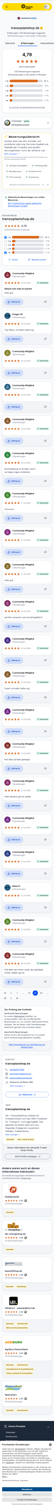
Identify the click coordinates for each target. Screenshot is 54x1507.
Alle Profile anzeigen (26, 1156)
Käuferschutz (11, 1436)
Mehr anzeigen (16, 1086)
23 (41, 993)
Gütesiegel (10, 1432)
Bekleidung (21, 1287)
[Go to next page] (11, 998)
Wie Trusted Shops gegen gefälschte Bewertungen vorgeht (24, 204)
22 (35, 993)
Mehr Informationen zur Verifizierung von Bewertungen (27, 1045)
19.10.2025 (26, 283)
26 (5, 998)
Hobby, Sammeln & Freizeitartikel (19, 1373)
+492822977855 (16, 1070)
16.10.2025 (26, 611)
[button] (6, 6)
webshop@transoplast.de (21, 1078)
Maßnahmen (19, 1016)
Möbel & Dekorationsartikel (17, 1328)
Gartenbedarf (22, 1324)
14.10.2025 (26, 682)
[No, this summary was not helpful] (47, 185)
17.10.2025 (26, 503)
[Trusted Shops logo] (27, 6)
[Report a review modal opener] (45, 302)
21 (29, 993)
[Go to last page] (17, 998)
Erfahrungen (27, 43)
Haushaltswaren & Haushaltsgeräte (19, 1369)
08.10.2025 (26, 963)
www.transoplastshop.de (20, 1074)
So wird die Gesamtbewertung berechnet (27, 107)
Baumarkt (10, 1139)
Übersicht (10, 43)
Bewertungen (11, 1441)
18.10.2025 (26, 395)
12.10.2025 (26, 895)
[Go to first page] (5, 993)
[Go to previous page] (11, 993)
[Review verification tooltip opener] (41, 28)
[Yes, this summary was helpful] (43, 185)
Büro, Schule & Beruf (26, 1139)
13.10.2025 (26, 753)
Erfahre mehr (26, 1178)
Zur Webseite (25, 1094)
